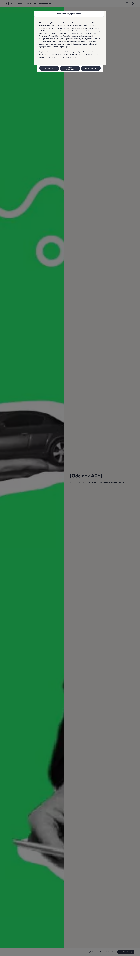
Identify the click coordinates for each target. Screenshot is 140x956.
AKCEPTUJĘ (49, 68)
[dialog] (70, 478)
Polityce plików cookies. (69, 57)
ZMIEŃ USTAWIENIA (70, 68)
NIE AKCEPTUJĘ (91, 68)
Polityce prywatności (47, 57)
